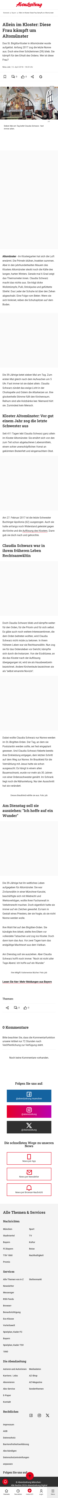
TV (30, 1235)
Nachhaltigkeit (36, 1255)
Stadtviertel (9, 1235)
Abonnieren (9, 1382)
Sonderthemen (36, 1389)
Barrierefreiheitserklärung (16, 1444)
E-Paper (7, 1395)
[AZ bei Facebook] (31, 1415)
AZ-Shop (33, 1375)
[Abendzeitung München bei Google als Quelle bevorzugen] (41, 77)
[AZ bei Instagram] (39, 1415)
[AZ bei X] (47, 1415)
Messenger (8, 1292)
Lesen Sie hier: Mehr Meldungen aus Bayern (27, 981)
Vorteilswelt (9, 1325)
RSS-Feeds (8, 1299)
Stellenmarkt (35, 1279)
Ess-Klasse (8, 1319)
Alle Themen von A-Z (13, 1279)
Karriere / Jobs (10, 1375)
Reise (32, 1248)
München (7, 1229)
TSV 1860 (8, 1255)
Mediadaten (35, 1369)
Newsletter (8, 1286)
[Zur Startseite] (29, 7)
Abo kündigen (10, 1451)
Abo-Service (9, 1389)
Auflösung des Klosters (34, 530)
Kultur (32, 1242)
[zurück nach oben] (30, 1476)
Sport (31, 1229)
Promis (6, 1262)
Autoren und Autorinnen (15, 1369)
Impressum (8, 1424)
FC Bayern (8, 1248)
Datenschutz (9, 1437)
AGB (5, 1431)
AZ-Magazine (35, 1382)
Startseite (6, 13)
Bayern (14, 13)
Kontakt (7, 1402)
